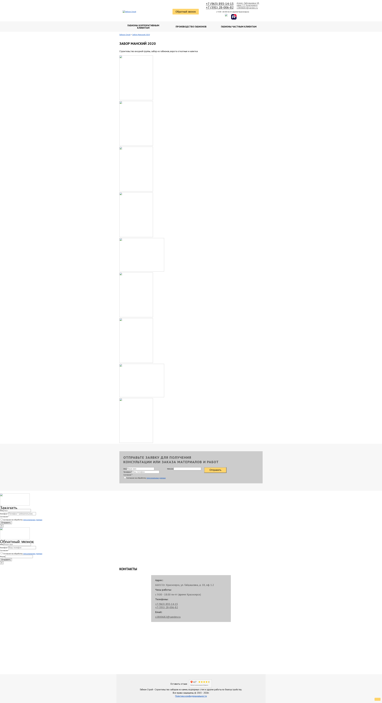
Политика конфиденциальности (191, 696)
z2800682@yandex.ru (247, 8)
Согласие (127, 475)
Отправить (215, 470)
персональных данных (156, 478)
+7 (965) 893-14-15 (220, 3)
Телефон (127, 472)
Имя (125, 469)
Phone (2, 556)
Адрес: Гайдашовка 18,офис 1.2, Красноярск (248, 4)
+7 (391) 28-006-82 (220, 7)
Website (170, 469)
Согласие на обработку (146, 478)
